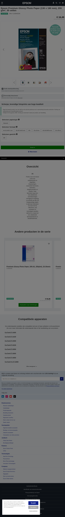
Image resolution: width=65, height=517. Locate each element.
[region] (21, 507)
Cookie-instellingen (33, 510)
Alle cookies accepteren (33, 503)
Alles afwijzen (33, 507)
